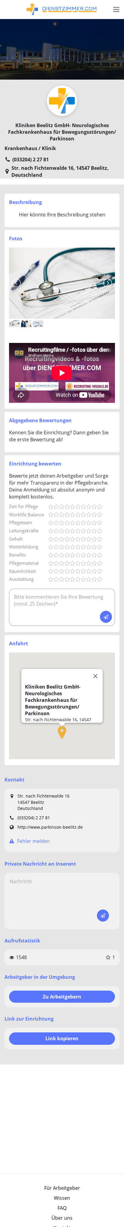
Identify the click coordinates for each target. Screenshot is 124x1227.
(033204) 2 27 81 (33, 818)
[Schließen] (95, 676)
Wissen (62, 1198)
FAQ (62, 1208)
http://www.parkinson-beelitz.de (50, 827)
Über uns (62, 1218)
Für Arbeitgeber (62, 1188)
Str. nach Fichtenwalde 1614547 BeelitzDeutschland (43, 802)
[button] (62, 733)
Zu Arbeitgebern (62, 996)
